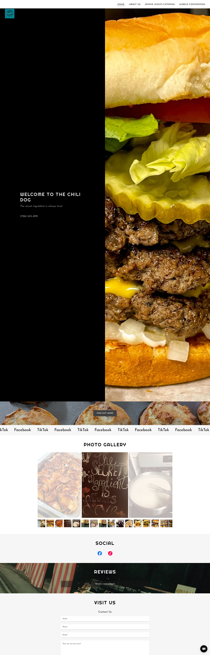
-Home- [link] (121, 4)
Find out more (105, 413)
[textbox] (105, 619)
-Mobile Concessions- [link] (192, 4)
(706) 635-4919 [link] (29, 216)
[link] (9, 4)
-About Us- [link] (135, 4)
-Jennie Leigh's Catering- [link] (159, 4)
